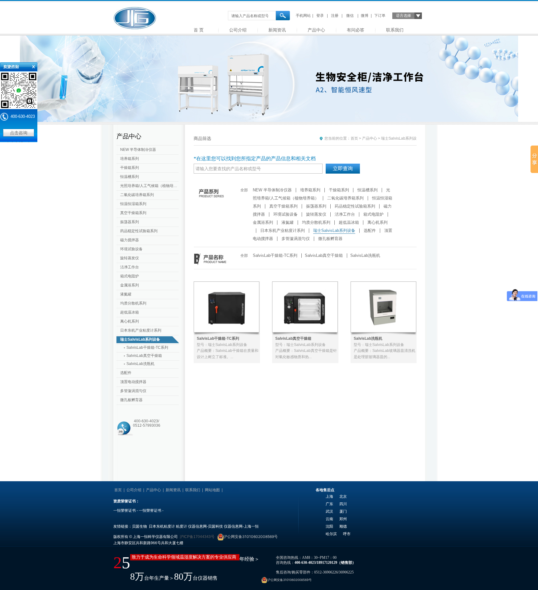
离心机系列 (129, 321)
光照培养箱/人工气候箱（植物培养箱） (150, 186)
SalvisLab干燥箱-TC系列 (147, 347)
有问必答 (355, 29)
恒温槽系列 (129, 177)
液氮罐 (125, 294)
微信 (350, 15)
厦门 (343, 511)
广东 (329, 504)
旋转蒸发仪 (129, 258)
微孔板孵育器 (131, 400)
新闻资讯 (277, 29)
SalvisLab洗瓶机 (140, 364)
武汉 (329, 511)
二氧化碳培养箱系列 (137, 195)
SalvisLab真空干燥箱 (144, 355)
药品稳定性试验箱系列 (139, 231)
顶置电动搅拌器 (133, 382)
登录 (320, 15)
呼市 (347, 534)
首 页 (199, 29)
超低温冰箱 (129, 312)
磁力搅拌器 (129, 240)
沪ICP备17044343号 (197, 537)
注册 (334, 15)
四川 (343, 504)
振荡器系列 (129, 222)
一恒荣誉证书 (124, 510)
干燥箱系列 (129, 167)
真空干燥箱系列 (133, 213)
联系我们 (395, 29)
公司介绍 (238, 29)
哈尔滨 (331, 534)
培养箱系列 (129, 158)
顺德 (343, 526)
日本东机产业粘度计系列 (140, 330)
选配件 (125, 373)
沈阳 (329, 526)
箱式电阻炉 (129, 276)
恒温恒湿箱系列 (133, 204)
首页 (354, 138)
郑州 (343, 519)
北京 (343, 496)
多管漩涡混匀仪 (133, 391)
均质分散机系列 (133, 303)
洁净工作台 (129, 267)
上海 (329, 496)
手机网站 (303, 15)
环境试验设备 (131, 249)
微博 (364, 15)
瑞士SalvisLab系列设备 (140, 339)
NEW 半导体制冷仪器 (138, 149)
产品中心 (316, 29)
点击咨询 (18, 132)
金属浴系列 (129, 285)
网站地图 (212, 490)
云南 (329, 519)
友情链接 (231, 490)
